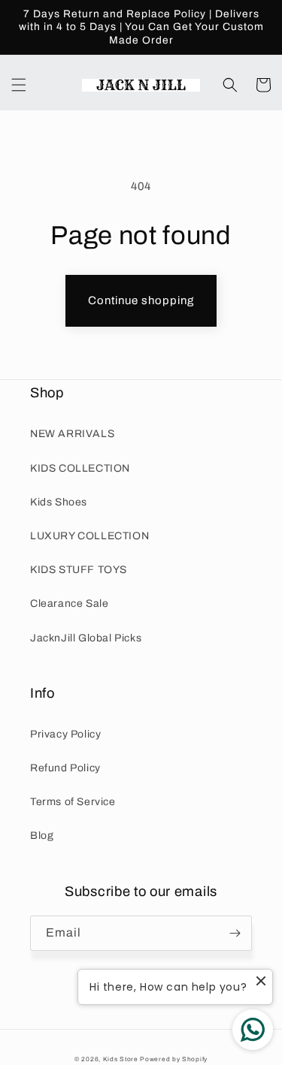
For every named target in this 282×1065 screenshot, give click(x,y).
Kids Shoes (58, 502)
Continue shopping (141, 300)
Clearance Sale (69, 603)
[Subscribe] (234, 933)
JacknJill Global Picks (85, 638)
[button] (18, 84)
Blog (41, 835)
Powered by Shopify (174, 1059)
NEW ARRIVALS (72, 433)
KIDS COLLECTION (80, 468)
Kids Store (120, 1059)
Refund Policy (65, 768)
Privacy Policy (65, 734)
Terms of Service (73, 801)
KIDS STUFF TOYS (78, 569)
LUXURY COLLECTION (89, 536)
